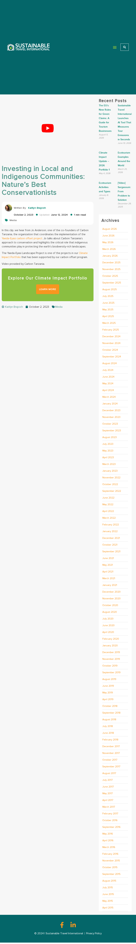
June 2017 (108, 786)
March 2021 (108, 578)
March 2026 (109, 249)
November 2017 (111, 753)
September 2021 (111, 551)
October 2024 (110, 349)
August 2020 (109, 611)
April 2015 (107, 907)
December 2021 (111, 538)
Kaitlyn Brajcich (37, 207)
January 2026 (110, 255)
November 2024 (111, 343)
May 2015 (107, 900)
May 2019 (107, 692)
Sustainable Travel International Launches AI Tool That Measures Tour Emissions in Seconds (125, 122)
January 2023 (110, 470)
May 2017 (107, 793)
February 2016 (110, 853)
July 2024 (107, 370)
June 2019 (108, 685)
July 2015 (107, 887)
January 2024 (110, 403)
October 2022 (110, 484)
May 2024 (107, 383)
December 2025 (111, 262)
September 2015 (111, 874)
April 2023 (108, 457)
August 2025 (109, 289)
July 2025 (107, 296)
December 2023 (111, 410)
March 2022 (109, 517)
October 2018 (109, 706)
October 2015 (109, 867)
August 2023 (109, 437)
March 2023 (109, 464)
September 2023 (111, 430)
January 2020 (110, 645)
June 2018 (108, 732)
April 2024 (108, 390)
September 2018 (111, 712)
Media (13, 220)
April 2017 (107, 800)
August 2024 (109, 363)
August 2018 (109, 719)
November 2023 (111, 417)
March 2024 (109, 396)
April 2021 (107, 571)
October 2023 (110, 423)
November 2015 (111, 860)
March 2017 (108, 806)
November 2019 (111, 659)
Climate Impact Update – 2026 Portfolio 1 (104, 161)
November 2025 (111, 269)
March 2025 (109, 323)
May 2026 (107, 242)
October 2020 (110, 605)
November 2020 (111, 598)
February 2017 (110, 813)
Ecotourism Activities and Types (105, 187)
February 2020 (110, 638)
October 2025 (110, 275)
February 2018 (110, 739)
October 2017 (109, 759)
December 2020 (111, 591)
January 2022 (110, 531)
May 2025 (107, 309)
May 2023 (107, 450)
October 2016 (109, 820)
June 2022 (108, 497)
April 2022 (108, 511)
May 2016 (107, 833)
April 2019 (107, 699)
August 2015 (109, 880)
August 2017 (109, 773)
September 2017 (111, 766)
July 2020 (108, 618)
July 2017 (107, 779)
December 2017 (111, 746)
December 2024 (111, 336)
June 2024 (108, 376)
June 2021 (108, 558)
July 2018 (107, 726)
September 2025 (111, 282)
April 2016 (107, 840)
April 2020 (108, 632)
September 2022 (111, 491)
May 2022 (107, 504)
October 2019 (109, 665)
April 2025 (108, 316)
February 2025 (110, 329)
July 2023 (107, 443)
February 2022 (110, 524)
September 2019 (111, 672)
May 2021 (107, 564)
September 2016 (111, 827)
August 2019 (109, 679)
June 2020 (108, 625)
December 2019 (111, 652)
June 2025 (108, 302)
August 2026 (109, 228)
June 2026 (108, 235)
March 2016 (108, 847)
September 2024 (111, 356)
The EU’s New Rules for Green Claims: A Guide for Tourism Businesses (105, 118)
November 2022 (111, 477)
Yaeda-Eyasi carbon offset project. (22, 238)
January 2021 (109, 585)
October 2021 (109, 544)
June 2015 (108, 894)
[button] (115, 47)
